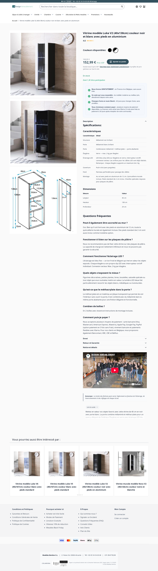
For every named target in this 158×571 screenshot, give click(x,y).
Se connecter (119, 514)
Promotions (95, 15)
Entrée (37, 15)
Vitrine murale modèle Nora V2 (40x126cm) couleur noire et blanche (131, 486)
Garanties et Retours (20, 514)
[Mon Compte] (137, 6)
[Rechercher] (122, 6)
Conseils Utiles (86, 524)
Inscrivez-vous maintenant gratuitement (114, 67)
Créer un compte (121, 518)
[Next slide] (145, 471)
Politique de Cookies (20, 524)
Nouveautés (108, 15)
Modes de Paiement (54, 517)
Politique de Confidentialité (23, 521)
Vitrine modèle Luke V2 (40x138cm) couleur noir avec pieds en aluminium (96, 486)
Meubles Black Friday (55, 527)
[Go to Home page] (22, 6)
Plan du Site (85, 531)
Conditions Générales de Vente (25, 517)
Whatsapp (93, 1)
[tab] (76, 494)
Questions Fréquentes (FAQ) (91, 521)
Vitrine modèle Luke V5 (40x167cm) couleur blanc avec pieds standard (61, 486)
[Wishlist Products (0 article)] (140, 6)
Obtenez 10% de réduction (57, 524)
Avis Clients (85, 527)
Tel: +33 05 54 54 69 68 (81, 1)
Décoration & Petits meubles (76, 15)
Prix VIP (100, 62)
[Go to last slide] (13, 471)
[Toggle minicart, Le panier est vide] (144, 6)
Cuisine (58, 15)
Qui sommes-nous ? (88, 514)
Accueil (14, 21)
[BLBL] (110, 50)
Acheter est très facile (55, 514)
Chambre (47, 15)
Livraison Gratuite (53, 521)
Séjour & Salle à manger (21, 15)
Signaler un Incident (88, 517)
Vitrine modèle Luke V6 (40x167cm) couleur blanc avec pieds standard (27, 486)
